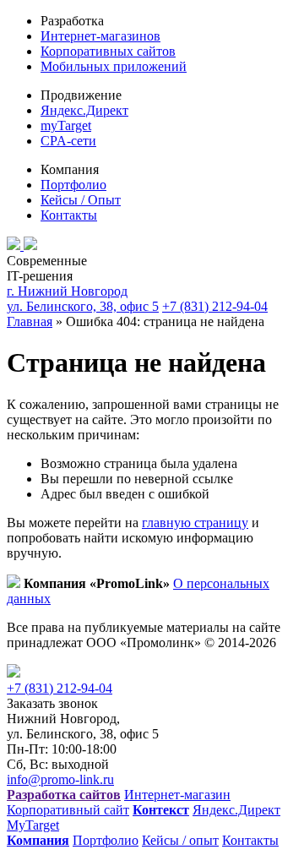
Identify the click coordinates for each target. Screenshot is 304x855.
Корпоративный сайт (68, 810)
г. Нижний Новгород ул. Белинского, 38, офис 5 (83, 298)
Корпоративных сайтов (108, 51)
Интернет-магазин (177, 794)
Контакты (69, 215)
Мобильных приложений (114, 66)
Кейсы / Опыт (81, 200)
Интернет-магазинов (100, 36)
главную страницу (195, 522)
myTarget (66, 125)
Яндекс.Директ (84, 110)
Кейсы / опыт (180, 840)
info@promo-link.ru (60, 779)
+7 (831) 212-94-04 (215, 306)
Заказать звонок (52, 703)
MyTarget (33, 825)
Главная (29, 321)
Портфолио (73, 184)
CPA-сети (68, 140)
